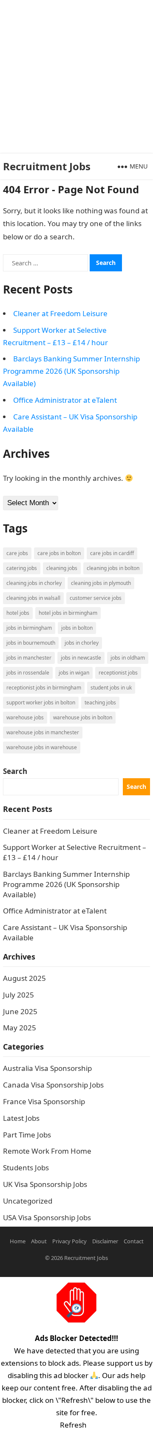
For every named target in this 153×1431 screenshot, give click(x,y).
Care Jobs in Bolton (59, 553)
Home (18, 1241)
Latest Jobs (21, 1118)
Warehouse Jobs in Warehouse (41, 747)
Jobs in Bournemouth (30, 642)
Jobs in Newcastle (81, 657)
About (39, 1241)
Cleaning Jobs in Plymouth (101, 583)
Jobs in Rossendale (27, 672)
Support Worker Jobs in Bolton (40, 702)
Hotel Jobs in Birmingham (68, 613)
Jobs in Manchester (28, 657)
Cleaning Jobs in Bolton (113, 568)
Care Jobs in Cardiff (112, 553)
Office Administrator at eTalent (65, 400)
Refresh (73, 1425)
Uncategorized (27, 1201)
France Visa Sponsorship (44, 1101)
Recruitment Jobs (47, 166)
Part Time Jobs (27, 1135)
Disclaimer (105, 1241)
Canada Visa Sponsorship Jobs (53, 1085)
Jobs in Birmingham (29, 627)
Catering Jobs (21, 568)
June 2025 (20, 1011)
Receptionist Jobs (118, 672)
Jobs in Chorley (82, 642)
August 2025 (24, 978)
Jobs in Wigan (74, 672)
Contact (134, 1241)
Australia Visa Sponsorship (47, 1068)
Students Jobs (26, 1167)
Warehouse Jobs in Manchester (42, 732)
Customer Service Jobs (96, 598)
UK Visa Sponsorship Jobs (45, 1184)
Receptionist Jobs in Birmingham (43, 687)
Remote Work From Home (47, 1151)
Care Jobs (17, 553)
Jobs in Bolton (77, 627)
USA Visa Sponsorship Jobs (47, 1217)
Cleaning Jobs (61, 568)
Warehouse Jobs (25, 717)
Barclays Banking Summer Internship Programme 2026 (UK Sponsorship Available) (71, 371)
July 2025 (18, 995)
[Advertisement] (76, 77)
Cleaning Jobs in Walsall (33, 598)
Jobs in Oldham (127, 657)
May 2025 (19, 1028)
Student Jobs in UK (111, 687)
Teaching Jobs (100, 702)
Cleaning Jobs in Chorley (34, 583)
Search (15, 771)
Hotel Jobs (17, 613)
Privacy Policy (69, 1241)
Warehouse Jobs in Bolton (82, 717)
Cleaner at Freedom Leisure (60, 313)
